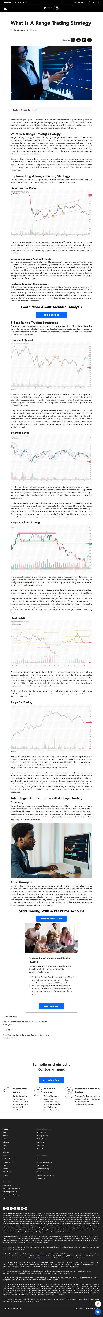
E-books (5, 1175)
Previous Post (10, 1016)
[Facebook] (73, 40)
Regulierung (7, 1185)
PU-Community (8, 1162)
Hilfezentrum (40, 1179)
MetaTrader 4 (40, 1146)
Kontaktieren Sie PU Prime (45, 1175)
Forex (4, 1132)
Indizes (5, 1139)
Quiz (4, 1165)
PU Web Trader (41, 1139)
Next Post (8, 1029)
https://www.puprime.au (45, 1258)
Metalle (5, 1136)
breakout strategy (23, 577)
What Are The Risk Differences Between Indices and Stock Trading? (26, 1036)
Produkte (6, 1129)
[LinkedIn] (78, 40)
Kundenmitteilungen (43, 1169)
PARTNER (7, 2)
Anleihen (6, 1152)
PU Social (39, 1149)
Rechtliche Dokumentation (12, 1188)
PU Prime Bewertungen (44, 1162)
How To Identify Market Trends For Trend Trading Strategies (25, 1023)
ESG (4, 1198)
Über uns (39, 1159)
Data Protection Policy (93, 1308)
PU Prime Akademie (9, 1159)
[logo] (53, 8)
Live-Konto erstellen (51, 1080)
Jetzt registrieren (51, 1006)
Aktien (5, 1146)
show (34, 110)
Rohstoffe (6, 1142)
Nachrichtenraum (42, 1172)
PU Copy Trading (42, 1136)
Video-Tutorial (7, 1172)
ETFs (4, 1149)
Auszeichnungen (42, 1165)
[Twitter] (84, 40)
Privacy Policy (78, 1308)
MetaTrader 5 (40, 1142)
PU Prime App (41, 1132)
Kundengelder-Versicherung (12, 1195)
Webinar (5, 1169)
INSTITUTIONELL (21, 2)
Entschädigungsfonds (10, 1192)
